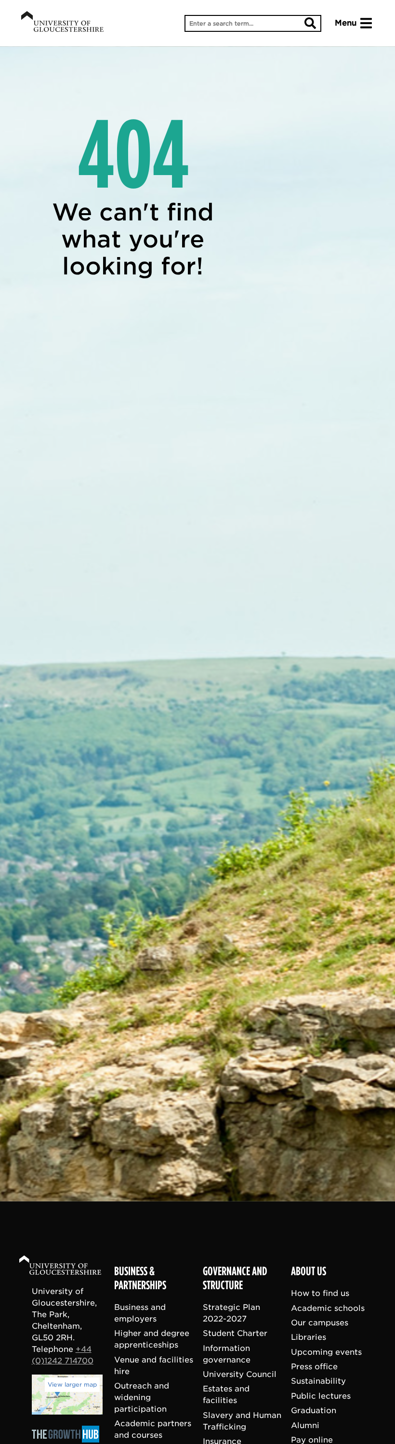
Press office (314, 1366)
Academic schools (328, 1308)
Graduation (313, 1410)
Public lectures (321, 1396)
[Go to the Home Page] (69, 1266)
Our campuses (319, 1322)
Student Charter (235, 1333)
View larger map (72, 1384)
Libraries (308, 1337)
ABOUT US (308, 1271)
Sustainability (318, 1381)
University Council (239, 1374)
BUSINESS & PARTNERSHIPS (140, 1278)
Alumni (305, 1425)
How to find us (320, 1293)
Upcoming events (326, 1352)
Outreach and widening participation (141, 1397)
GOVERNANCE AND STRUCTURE (235, 1278)
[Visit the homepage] (62, 23)
